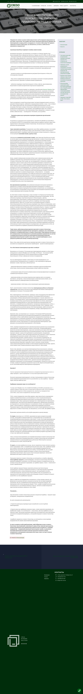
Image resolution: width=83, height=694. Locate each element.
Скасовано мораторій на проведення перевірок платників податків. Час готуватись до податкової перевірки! (65, 59)
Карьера (56, 5)
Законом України (47, 89)
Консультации (20, 537)
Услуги (49, 5)
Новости (62, 46)
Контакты (73, 5)
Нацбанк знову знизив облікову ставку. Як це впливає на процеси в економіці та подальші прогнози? (65, 78)
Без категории (27, 25)
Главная (21, 25)
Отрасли (43, 5)
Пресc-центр (64, 5)
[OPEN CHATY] (79, 691)
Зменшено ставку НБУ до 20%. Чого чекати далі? (65, 99)
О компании (36, 5)
